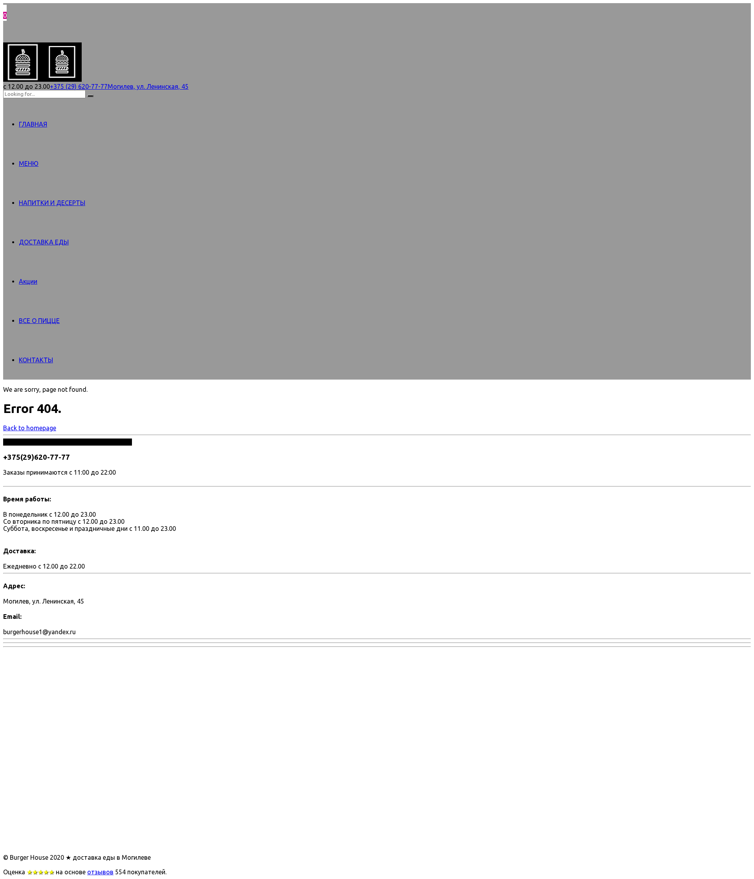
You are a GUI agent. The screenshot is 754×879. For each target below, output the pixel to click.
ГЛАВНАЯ (33, 124)
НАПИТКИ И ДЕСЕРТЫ (52, 202)
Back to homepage (29, 427)
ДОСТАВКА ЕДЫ (44, 242)
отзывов (100, 871)
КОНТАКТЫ (36, 359)
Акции (28, 281)
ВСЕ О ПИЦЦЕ (39, 320)
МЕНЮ (28, 163)
